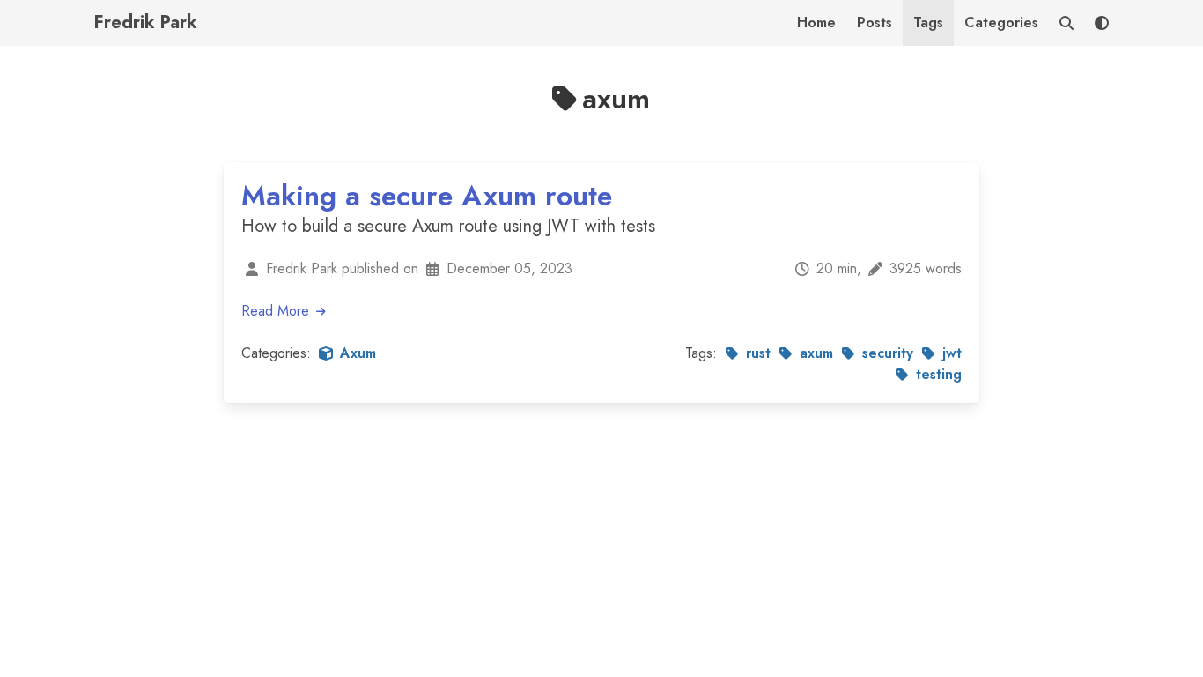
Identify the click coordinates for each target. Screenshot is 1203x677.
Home (816, 22)
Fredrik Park (145, 22)
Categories (1001, 22)
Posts (874, 22)
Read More (277, 311)
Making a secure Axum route (426, 195)
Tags (928, 22)
